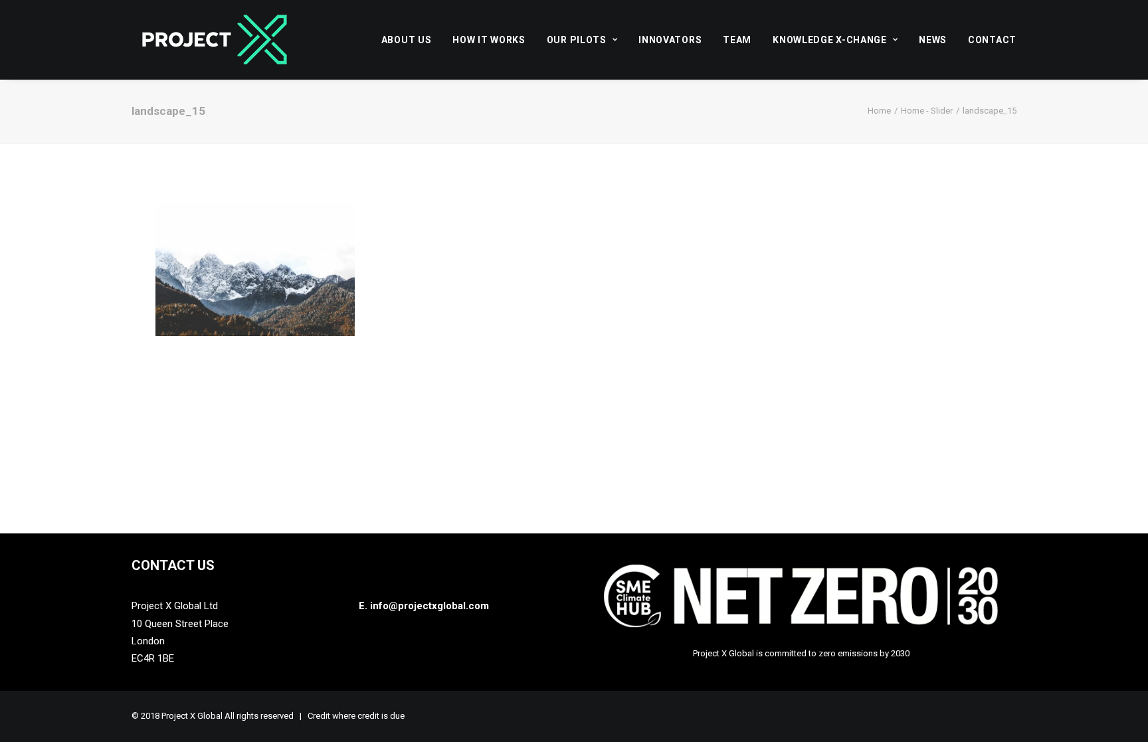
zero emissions (848, 653)
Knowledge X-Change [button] (830, 40)
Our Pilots (577, 40)
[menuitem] (411, 39)
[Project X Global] (215, 39)
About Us (406, 40)
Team (737, 40)
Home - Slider (927, 111)
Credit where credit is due (356, 716)
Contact (992, 40)
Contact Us (173, 565)
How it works (488, 40)
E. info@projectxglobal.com (424, 606)
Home (879, 111)
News (933, 40)
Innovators (670, 40)
